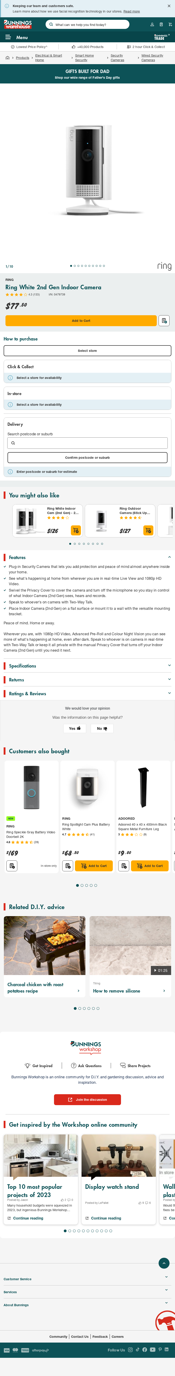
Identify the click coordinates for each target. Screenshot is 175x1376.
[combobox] (87, 24)
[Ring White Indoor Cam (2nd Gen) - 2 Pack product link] (29, 520)
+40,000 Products (90, 47)
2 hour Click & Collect (149, 47)
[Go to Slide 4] (82, 266)
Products (22, 58)
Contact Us (80, 1336)
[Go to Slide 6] (89, 266)
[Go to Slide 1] (71, 266)
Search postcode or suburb (30, 434)
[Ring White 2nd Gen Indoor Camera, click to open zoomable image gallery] (87, 170)
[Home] (7, 58)
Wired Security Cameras (152, 57)
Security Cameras (117, 57)
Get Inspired (42, 1065)
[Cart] (170, 24)
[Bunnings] (18, 27)
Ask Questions (90, 1065)
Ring (9, 280)
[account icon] (152, 24)
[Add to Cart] (76, 530)
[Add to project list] (164, 320)
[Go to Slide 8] (97, 266)
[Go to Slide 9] (100, 266)
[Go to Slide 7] (93, 266)
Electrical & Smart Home (48, 57)
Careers (118, 1336)
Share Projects (139, 1065)
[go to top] (164, 1263)
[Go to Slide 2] (75, 266)
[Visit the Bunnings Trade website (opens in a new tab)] (162, 37)
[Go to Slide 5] (86, 266)
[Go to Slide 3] (78, 266)
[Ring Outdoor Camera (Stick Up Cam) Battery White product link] (101, 520)
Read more (132, 11)
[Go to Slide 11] (110, 1231)
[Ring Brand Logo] (164, 266)
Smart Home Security (84, 57)
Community (58, 1336)
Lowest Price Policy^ (32, 47)
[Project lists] (161, 24)
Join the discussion (91, 1099)
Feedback (100, 1336)
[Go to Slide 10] (104, 266)
